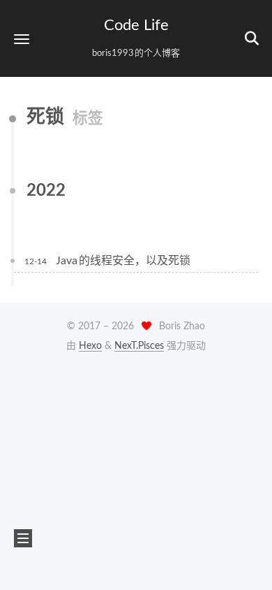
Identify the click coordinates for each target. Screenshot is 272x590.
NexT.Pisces (139, 346)
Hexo (90, 346)
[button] (21, 39)
